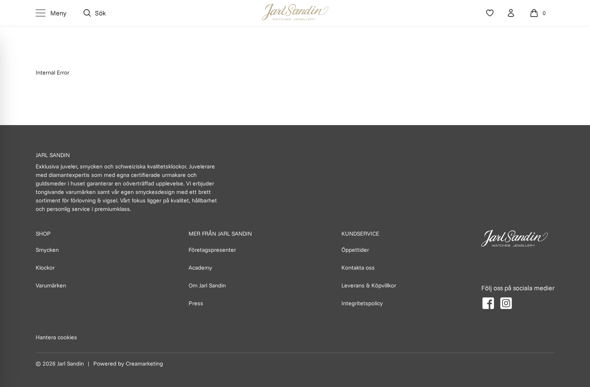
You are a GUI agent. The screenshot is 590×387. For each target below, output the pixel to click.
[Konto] (511, 13)
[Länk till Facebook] (488, 303)
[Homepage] (295, 13)
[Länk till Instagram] (506, 303)
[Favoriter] (490, 13)
